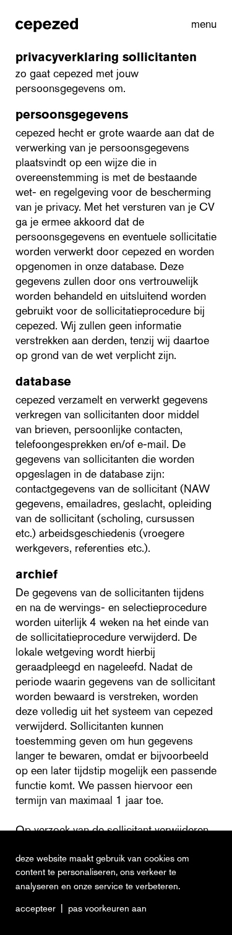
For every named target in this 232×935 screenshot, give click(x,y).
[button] (201, 24)
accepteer (35, 908)
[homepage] (46, 24)
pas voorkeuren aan (107, 908)
